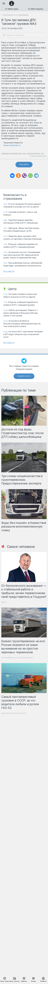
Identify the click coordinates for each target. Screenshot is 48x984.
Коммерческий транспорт (13, 713)
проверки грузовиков (9, 153)
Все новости (8, 271)
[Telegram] (36, 175)
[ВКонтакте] (12, 175)
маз (20, 153)
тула (24, 153)
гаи (42, 153)
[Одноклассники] (18, 175)
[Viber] (24, 175)
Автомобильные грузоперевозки (17, 657)
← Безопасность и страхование (15, 15)
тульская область (33, 153)
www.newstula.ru (11, 145)
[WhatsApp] (30, 175)
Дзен (3, 602)
